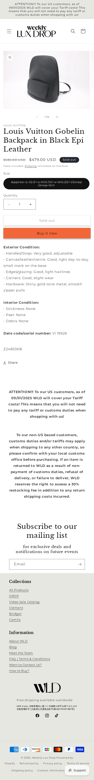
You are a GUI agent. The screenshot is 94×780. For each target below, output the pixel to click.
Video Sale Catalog (24, 602)
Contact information (51, 770)
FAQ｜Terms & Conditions (29, 659)
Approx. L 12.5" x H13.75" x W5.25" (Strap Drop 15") (46, 184)
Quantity (10, 195)
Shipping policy (22, 770)
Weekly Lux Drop (44, 757)
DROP (14, 596)
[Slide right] (57, 117)
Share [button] (13, 362)
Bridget (15, 613)
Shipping (31, 166)
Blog (13, 647)
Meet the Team (21, 653)
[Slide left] (37, 117)
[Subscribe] (80, 564)
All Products (19, 590)
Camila (15, 619)
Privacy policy (52, 763)
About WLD (18, 641)
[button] (9, 31)
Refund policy (29, 763)
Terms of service (78, 763)
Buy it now (47, 233)
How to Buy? (19, 670)
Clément (16, 608)
